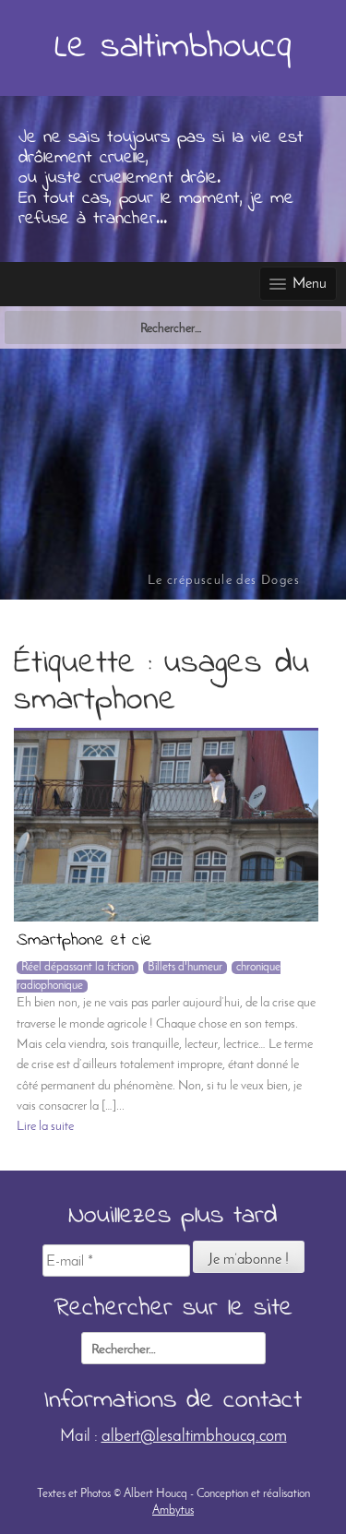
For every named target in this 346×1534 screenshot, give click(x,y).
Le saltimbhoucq (173, 47)
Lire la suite (45, 1127)
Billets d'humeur (185, 967)
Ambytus (173, 1510)
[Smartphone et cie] (166, 826)
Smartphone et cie (84, 942)
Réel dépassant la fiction (77, 967)
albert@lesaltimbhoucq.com (194, 1436)
